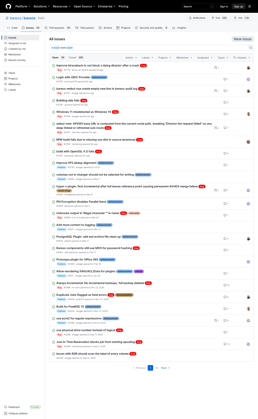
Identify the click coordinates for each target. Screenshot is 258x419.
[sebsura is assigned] (248, 79)
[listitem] (151, 67)
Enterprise (105, 6)
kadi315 (80, 299)
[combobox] (149, 47)
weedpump (69, 194)
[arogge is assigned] (248, 114)
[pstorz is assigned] (248, 142)
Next (164, 367)
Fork (221, 18)
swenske (76, 132)
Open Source (83, 6)
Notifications (199, 18)
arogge (75, 93)
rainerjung (77, 144)
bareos (15, 18)
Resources (60, 6)
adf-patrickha (71, 252)
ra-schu (76, 287)
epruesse (68, 206)
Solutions (40, 6)
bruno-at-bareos (80, 70)
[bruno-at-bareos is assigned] (248, 67)
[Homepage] (8, 6)
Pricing (123, 6)
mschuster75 (70, 81)
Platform (21, 6)
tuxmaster (69, 155)
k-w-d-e (76, 217)
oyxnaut (68, 104)
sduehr (67, 241)
